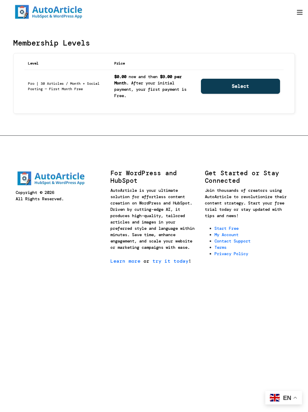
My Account (226, 234)
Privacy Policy (231, 253)
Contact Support (232, 241)
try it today (170, 261)
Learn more (125, 261)
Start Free (226, 228)
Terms (220, 247)
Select (240, 86)
